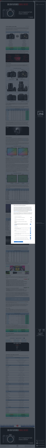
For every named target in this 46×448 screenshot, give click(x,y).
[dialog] (23, 224)
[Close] (33, 205)
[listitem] (23, 216)
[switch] (31, 217)
